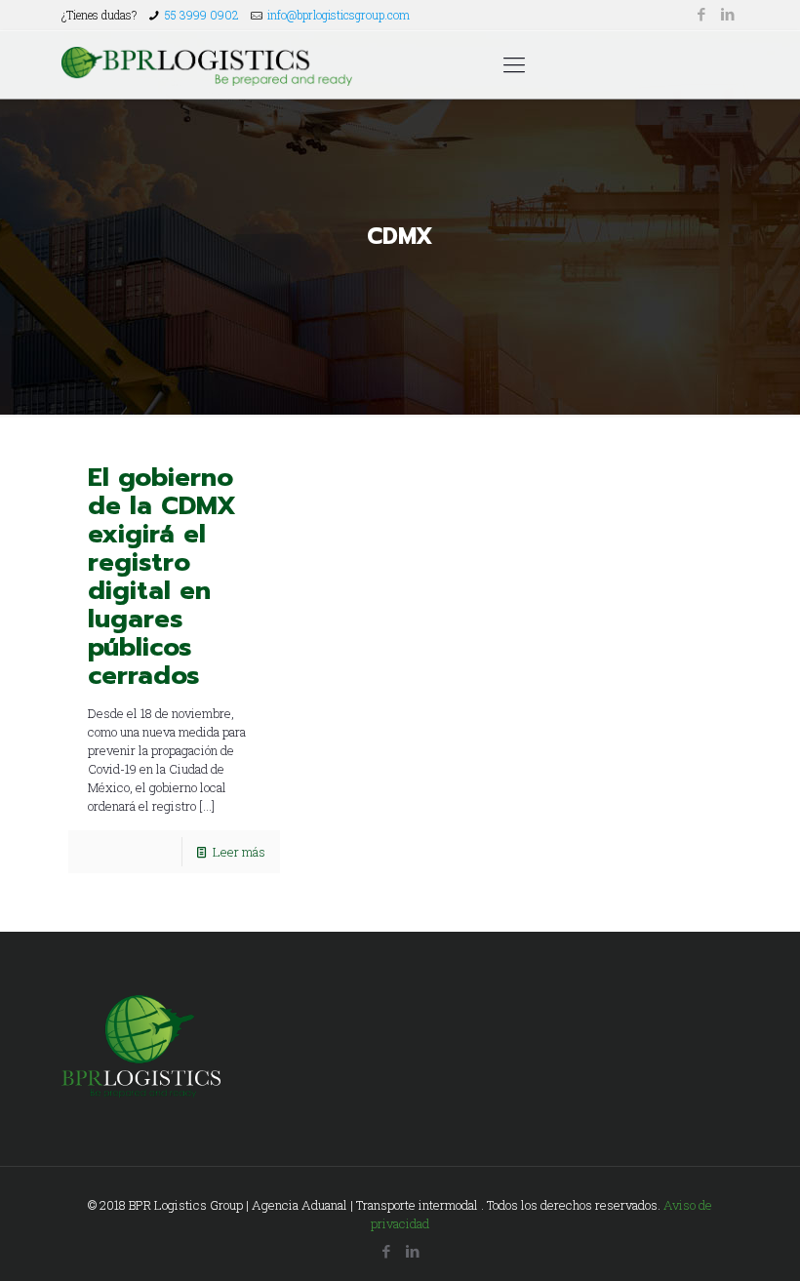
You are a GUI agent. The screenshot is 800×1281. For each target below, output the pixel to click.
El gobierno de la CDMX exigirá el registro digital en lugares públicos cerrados (162, 577)
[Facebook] (702, 13)
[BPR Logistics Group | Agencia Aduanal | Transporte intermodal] (206, 64)
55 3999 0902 (202, 14)
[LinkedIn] (728, 13)
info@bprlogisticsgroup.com (338, 14)
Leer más (239, 852)
